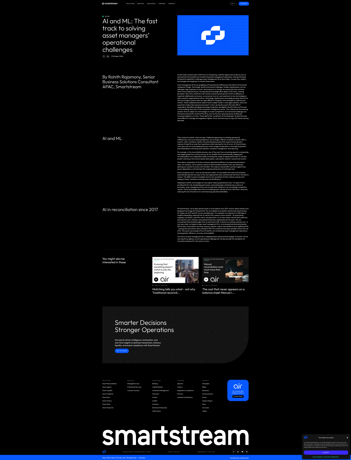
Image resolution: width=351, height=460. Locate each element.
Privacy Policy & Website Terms (331, 456)
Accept (326, 452)
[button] (347, 438)
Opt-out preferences (318, 456)
